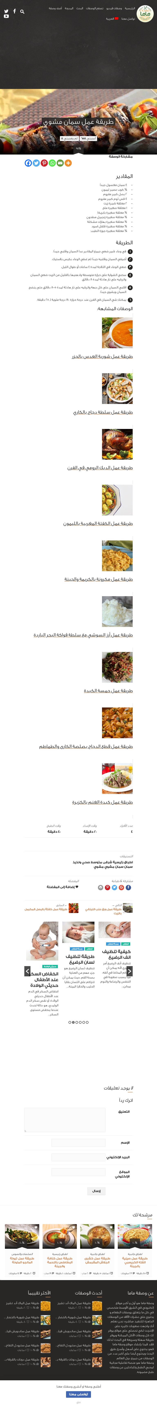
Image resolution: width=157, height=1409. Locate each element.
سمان (128, 867)
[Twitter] (36, 163)
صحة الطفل (113, 944)
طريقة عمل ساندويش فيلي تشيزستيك (21, 1331)
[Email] (60, 163)
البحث (79, 8)
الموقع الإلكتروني (122, 1174)
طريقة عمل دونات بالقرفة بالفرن (21, 1359)
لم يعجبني (69, 138)
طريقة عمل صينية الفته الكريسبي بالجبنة (135, 1262)
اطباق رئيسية (123, 862)
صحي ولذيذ (81, 862)
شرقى (107, 862)
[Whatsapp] (52, 163)
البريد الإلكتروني (118, 1157)
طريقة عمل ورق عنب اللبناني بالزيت (103, 909)
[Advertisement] (78, 58)
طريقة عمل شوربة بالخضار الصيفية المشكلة (21, 1317)
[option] (114, 957)
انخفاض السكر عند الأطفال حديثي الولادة (43, 980)
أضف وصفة (55, 8)
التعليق (123, 1111)
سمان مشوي (113, 867)
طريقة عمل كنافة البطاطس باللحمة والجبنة (59, 1262)
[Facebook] (28, 163)
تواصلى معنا (78, 1394)
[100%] (135, 1246)
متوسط (96, 862)
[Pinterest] (44, 163)
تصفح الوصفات (94, 8)
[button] (27, 971)
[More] (68, 163)
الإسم (125, 1142)
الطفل (126, 944)
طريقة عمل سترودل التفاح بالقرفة (21, 1345)
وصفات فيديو (114, 8)
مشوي (99, 867)
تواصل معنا (128, 18)
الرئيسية (130, 8)
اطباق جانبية (135, 1253)
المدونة (69, 8)
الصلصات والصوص (22, 1253)
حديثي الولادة (50, 966)
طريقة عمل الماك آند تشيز (22, 1303)
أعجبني (88, 138)
